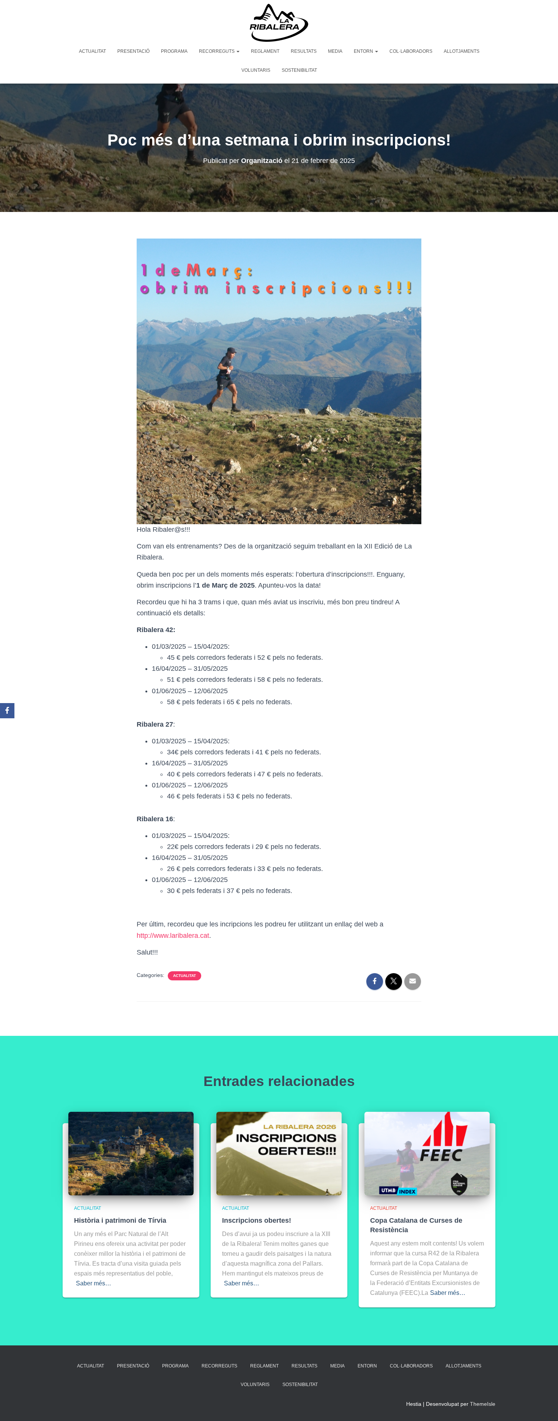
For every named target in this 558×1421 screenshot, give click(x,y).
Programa (174, 51)
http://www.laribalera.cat (173, 935)
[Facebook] (7, 710)
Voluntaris (255, 70)
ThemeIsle (482, 1404)
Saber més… (93, 1283)
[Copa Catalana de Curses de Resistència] (427, 1153)
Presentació (133, 51)
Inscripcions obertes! (256, 1220)
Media (335, 51)
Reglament (265, 51)
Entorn (364, 51)
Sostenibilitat (299, 70)
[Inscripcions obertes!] (279, 1153)
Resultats (304, 51)
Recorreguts (217, 51)
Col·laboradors (410, 51)
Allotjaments (461, 51)
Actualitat (92, 51)
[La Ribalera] (279, 23)
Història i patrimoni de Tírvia (120, 1220)
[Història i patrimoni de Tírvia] (131, 1153)
